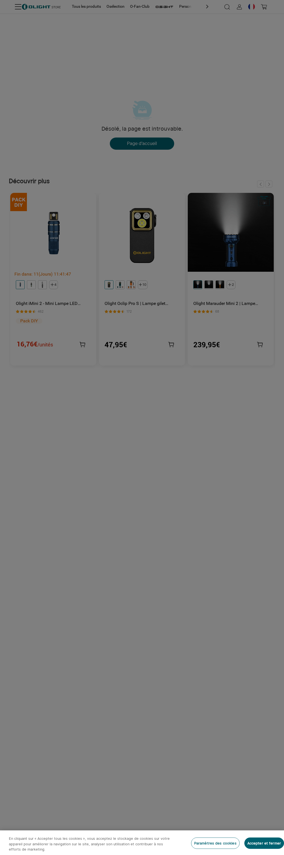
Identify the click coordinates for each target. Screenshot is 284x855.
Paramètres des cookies (215, 843)
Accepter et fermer (264, 843)
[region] (142, 842)
